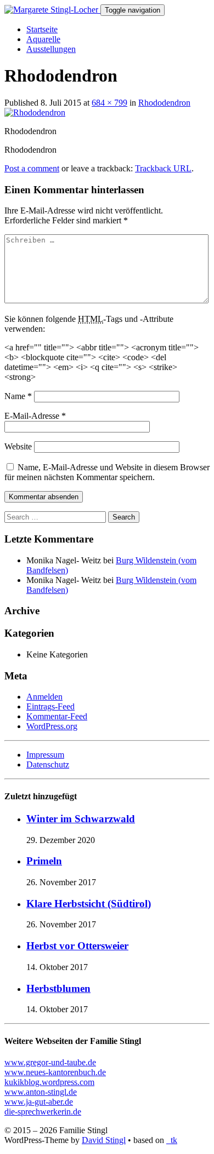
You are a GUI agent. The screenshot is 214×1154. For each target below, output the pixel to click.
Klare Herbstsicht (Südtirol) (88, 903)
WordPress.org (51, 726)
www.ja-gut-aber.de (38, 1101)
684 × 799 (109, 102)
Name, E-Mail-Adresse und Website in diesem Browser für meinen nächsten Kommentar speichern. (107, 472)
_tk (171, 1140)
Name (18, 396)
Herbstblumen (58, 988)
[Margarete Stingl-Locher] (52, 9)
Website (18, 446)
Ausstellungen (51, 49)
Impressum (45, 754)
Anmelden (44, 696)
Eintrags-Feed (50, 706)
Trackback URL (163, 168)
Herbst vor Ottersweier (77, 945)
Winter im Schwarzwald (80, 818)
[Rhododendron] (34, 112)
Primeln (44, 861)
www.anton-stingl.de (40, 1092)
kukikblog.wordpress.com (49, 1082)
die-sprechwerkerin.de (42, 1111)
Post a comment (31, 168)
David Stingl (104, 1140)
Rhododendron (164, 102)
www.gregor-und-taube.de (50, 1062)
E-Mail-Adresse (35, 415)
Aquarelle (43, 39)
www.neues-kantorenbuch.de (55, 1072)
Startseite (42, 29)
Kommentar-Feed (56, 716)
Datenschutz (47, 764)
